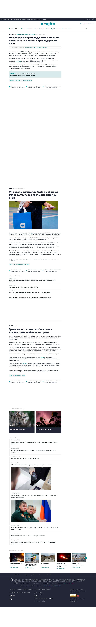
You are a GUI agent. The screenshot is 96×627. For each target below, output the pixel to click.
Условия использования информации (77, 598)
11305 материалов (14, 567)
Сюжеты (64, 29)
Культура (41, 29)
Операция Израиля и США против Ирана (31, 564)
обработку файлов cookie (69, 583)
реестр (57, 109)
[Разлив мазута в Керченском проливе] (79, 561)
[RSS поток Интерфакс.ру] (42, 601)
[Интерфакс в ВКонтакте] (40, 601)
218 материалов (60, 568)
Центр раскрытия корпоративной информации (44, 598)
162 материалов (45, 567)
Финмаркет (39, 19)
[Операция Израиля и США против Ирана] (32, 562)
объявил (24, 363)
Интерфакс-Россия (31, 19)
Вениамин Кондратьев (15, 80)
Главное (11, 29)
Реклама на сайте (44, 575)
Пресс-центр (29, 575)
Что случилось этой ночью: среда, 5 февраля (36, 47)
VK (14, 264)
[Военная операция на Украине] (17, 561)
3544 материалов (29, 567)
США (11, 375)
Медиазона (12, 135)
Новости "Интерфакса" (39, 594)
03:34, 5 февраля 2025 (40, 34)
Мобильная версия (5, 19)
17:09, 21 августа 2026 (19, 99)
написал (18, 61)
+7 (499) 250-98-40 (47, 585)
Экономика (30, 29)
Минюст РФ (19, 135)
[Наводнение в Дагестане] (48, 561)
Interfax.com (23, 19)
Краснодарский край (27, 80)
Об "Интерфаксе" (15, 19)
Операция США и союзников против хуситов (62, 565)
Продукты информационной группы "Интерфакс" (30, 589)
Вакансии (36, 575)
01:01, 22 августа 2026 (18, 326)
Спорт (36, 29)
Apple (11, 264)
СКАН (36, 595)
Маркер (11, 598)
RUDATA (36, 596)
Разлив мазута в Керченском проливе (78, 564)
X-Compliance (12, 595)
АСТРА (10, 599)
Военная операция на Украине (26, 34)
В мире (23, 29)
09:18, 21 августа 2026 (19, 188)
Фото (69, 29)
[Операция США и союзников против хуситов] (64, 561)
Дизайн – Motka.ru (73, 601)
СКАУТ (10, 596)
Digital (53, 29)
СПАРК (11, 594)
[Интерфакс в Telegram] (37, 601)
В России (17, 29)
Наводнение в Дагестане (45, 564)
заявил (43, 357)
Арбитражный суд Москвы (22, 264)
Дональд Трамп (17, 375)
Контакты (11, 575)
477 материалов (76, 567)
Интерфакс (48, 24)
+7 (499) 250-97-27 (57, 585)
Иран (23, 375)
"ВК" (32, 233)
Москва (48, 29)
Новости (58, 29)
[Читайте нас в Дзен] (35, 601)
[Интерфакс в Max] (44, 601)
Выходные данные (74, 600)
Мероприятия (53, 575)
